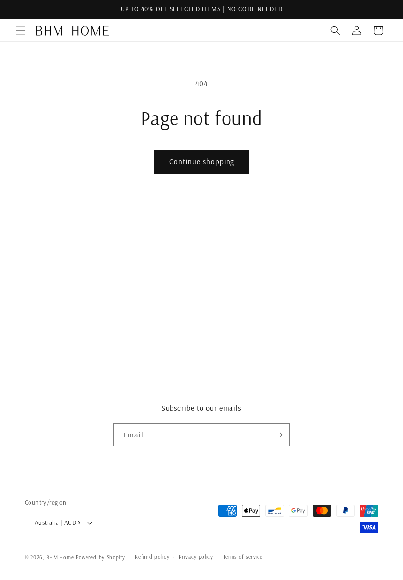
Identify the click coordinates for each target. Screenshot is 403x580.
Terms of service (243, 556)
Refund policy (152, 556)
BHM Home (60, 557)
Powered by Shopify (100, 557)
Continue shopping (201, 161)
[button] (20, 30)
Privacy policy (196, 556)
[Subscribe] (278, 434)
